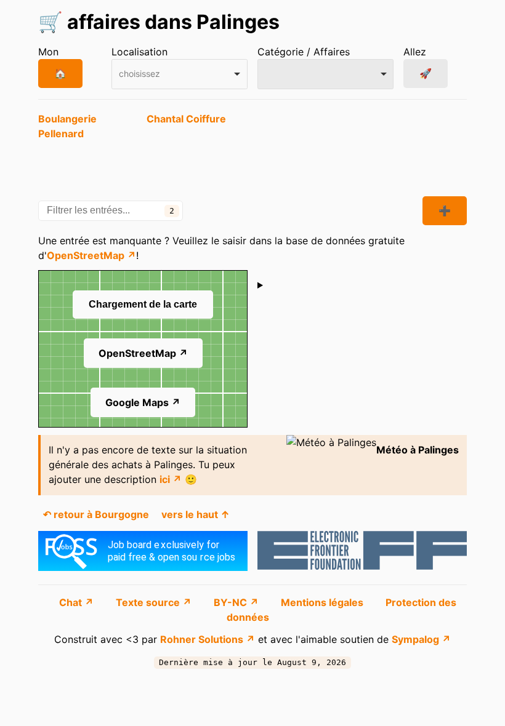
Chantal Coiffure (186, 119)
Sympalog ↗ (421, 639)
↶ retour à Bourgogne (96, 514)
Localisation (139, 52)
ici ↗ (171, 479)
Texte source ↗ (155, 602)
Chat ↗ (77, 602)
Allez (414, 52)
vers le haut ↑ (195, 514)
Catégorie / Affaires (303, 52)
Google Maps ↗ (142, 402)
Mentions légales (323, 602)
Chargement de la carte (143, 304)
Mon (48, 52)
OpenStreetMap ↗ (91, 255)
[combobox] (179, 74)
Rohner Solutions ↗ (207, 639)
